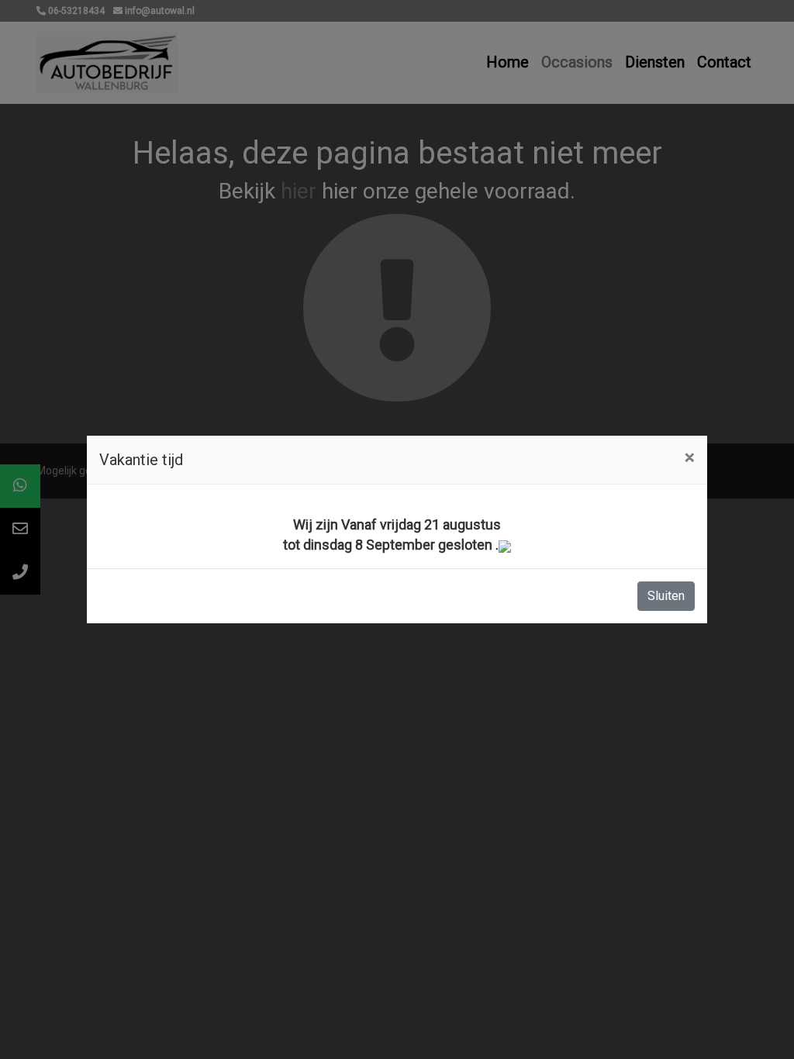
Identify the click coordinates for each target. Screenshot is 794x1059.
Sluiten (666, 595)
